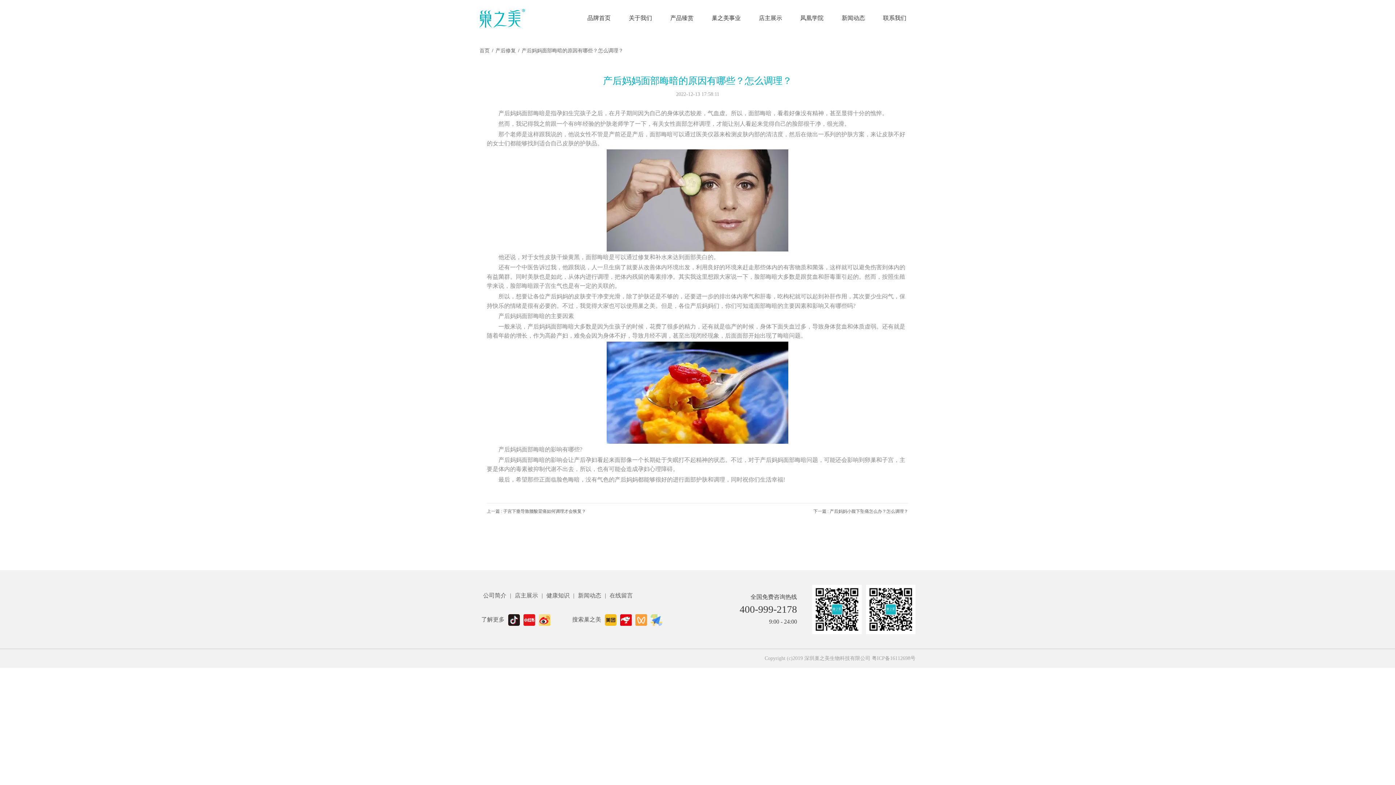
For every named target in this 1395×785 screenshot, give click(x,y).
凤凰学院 (812, 18)
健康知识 (558, 595)
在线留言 (621, 595)
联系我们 (894, 18)
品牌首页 (599, 18)
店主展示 (770, 18)
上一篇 (536, 511)
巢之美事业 (726, 18)
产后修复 (506, 50)
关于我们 (640, 18)
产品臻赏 (682, 18)
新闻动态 (853, 18)
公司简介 (494, 595)
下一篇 (860, 511)
